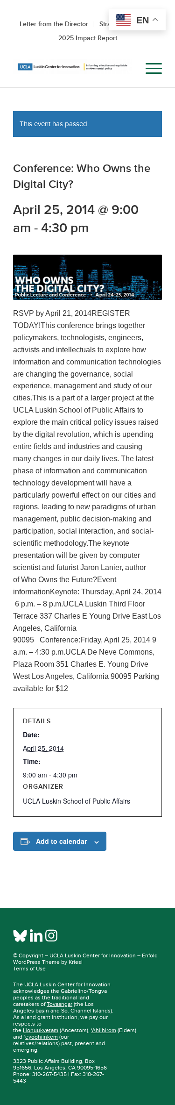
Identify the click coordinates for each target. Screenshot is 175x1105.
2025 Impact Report (87, 38)
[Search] (127, 68)
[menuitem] (127, 68)
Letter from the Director (54, 24)
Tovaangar (59, 1004)
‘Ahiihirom (103, 1030)
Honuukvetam (40, 1030)
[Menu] (149, 68)
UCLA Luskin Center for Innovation (92, 955)
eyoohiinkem (41, 1037)
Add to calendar (61, 841)
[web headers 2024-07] (72, 68)
